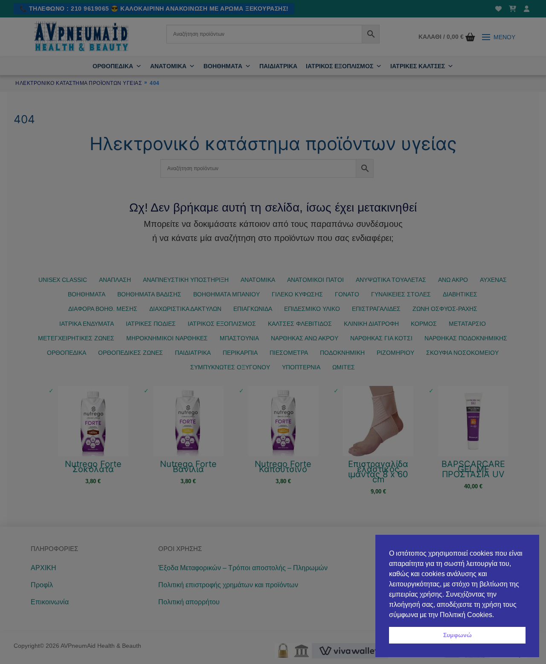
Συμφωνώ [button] (457, 635)
